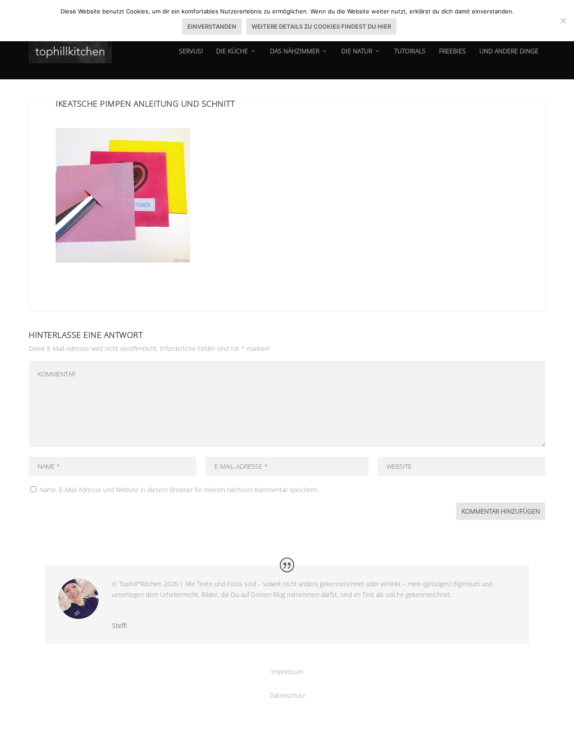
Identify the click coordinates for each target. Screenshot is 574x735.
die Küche (232, 51)
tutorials (410, 51)
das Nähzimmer (294, 51)
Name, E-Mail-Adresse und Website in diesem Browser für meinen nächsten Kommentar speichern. (178, 489)
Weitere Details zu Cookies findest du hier (321, 26)
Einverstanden (211, 26)
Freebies (452, 51)
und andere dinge (509, 51)
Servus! (191, 51)
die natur (356, 51)
